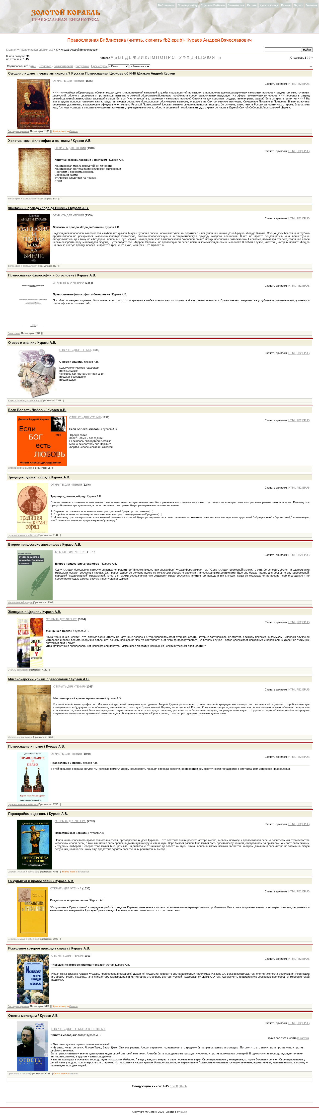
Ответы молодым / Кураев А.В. (33, 1016)
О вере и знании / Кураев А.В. (32, 342)
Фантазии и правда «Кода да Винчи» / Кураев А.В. (48, 208)
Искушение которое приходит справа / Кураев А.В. (49, 948)
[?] (219, 57)
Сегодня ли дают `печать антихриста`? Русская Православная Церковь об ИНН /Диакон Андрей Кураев (91, 73)
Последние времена (18, 131)
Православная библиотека (36, 49)
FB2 (299, 83)
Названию (45, 66)
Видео (298, 5)
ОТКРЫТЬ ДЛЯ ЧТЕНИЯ (68, 80)
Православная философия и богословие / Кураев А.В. (52, 275)
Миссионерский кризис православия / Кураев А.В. (48, 679)
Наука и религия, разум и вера (24, 400)
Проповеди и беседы (19, 1073)
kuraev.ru (303, 1037)
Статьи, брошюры (17, 670)
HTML (292, 83)
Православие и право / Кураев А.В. (36, 746)
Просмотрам (99, 66)
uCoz (183, 1111)
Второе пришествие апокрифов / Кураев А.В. (44, 544)
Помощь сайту (187, 5)
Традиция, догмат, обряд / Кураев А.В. (39, 477)
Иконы (251, 5)
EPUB (306, 83)
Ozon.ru (73, 131)
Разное (286, 5)
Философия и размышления (22, 198)
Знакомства (236, 5)
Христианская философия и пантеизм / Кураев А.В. (49, 141)
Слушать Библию (213, 5)
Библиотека (166, 5)
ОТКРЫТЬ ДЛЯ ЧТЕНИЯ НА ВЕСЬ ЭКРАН (78, 1029)
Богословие (14, 333)
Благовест (83, 871)
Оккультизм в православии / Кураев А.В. (41, 881)
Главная (311, 5)
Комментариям (63, 66)
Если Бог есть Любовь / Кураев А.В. (37, 410)
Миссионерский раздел (20, 468)
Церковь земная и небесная (23, 535)
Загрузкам (82, 66)
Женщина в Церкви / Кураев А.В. (34, 612)
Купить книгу (269, 5)
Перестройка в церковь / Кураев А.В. (38, 814)
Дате (32, 66)
